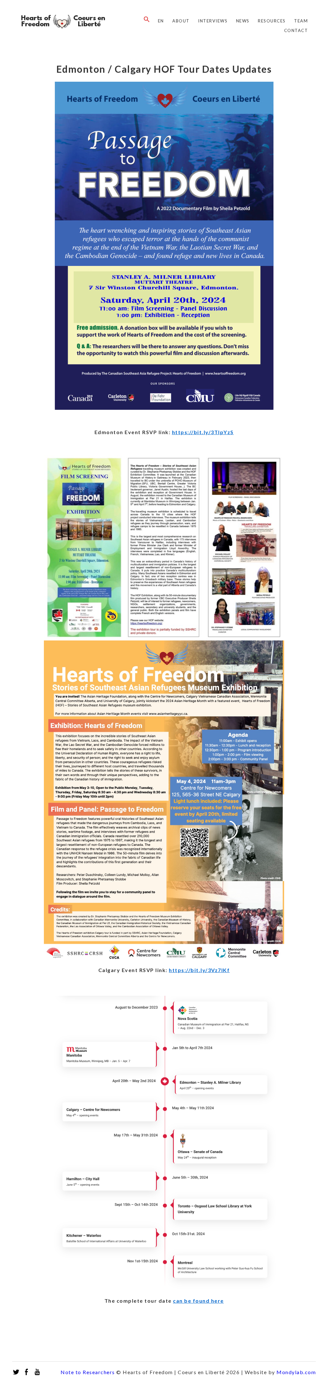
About (181, 20)
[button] (145, 19)
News (243, 20)
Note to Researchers (88, 1372)
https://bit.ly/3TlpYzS (203, 432)
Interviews (212, 20)
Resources (272, 20)
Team (301, 20)
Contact (296, 30)
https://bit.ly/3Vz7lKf (199, 970)
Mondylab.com (296, 1372)
